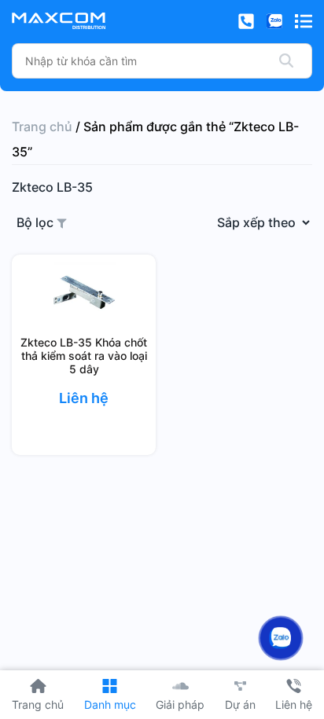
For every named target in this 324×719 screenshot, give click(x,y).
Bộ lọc (37, 222)
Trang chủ (42, 126)
